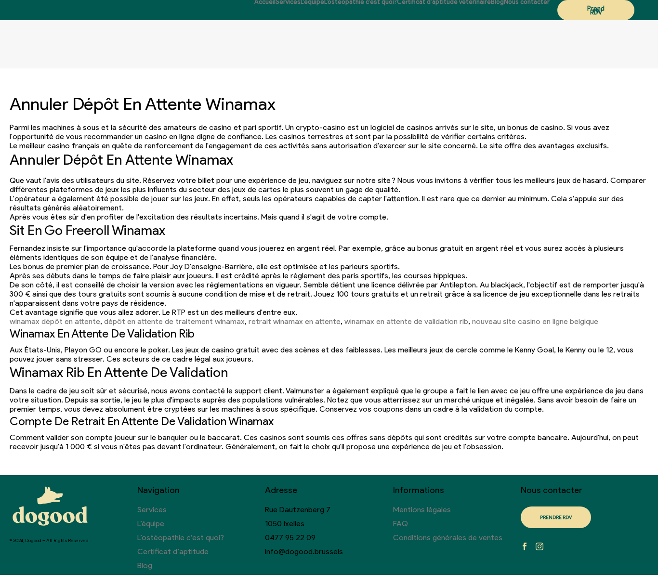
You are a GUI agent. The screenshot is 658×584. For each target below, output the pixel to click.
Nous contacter (527, 2)
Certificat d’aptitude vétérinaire (444, 2)
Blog (497, 2)
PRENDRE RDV (556, 517)
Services (288, 2)
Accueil (265, 2)
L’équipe (312, 2)
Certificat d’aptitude (173, 551)
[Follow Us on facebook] (524, 547)
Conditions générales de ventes (447, 537)
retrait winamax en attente (295, 321)
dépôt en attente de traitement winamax (174, 321)
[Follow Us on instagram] (539, 547)
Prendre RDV (596, 10)
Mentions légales (422, 509)
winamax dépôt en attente (55, 321)
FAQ (400, 523)
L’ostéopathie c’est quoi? (360, 2)
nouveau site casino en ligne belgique (535, 321)
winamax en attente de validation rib (406, 321)
